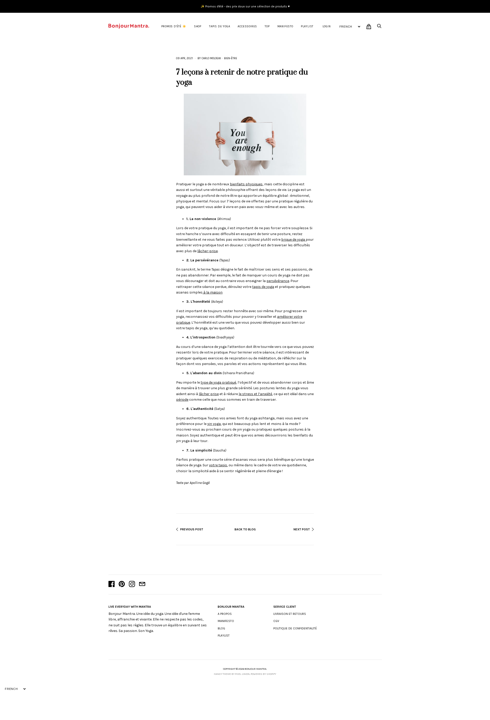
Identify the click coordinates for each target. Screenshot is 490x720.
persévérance (277, 281)
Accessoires (247, 26)
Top (267, 26)
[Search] (379, 27)
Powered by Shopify (263, 674)
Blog (221, 628)
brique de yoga (293, 239)
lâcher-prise (207, 251)
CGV (276, 621)
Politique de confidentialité (295, 628)
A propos (225, 614)
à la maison (213, 292)
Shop (197, 26)
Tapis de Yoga (219, 26)
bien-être (230, 58)
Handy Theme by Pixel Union (232, 674)
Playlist (307, 26)
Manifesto (285, 26)
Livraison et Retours (289, 614)
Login (327, 26)
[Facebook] (111, 584)
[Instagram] (132, 584)
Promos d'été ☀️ (173, 26)
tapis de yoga (263, 287)
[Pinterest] (122, 584)
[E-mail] (142, 584)
